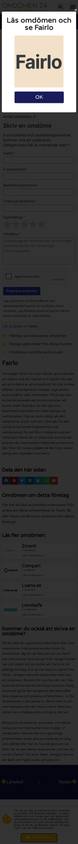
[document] (39, 422)
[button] (75, 10)
